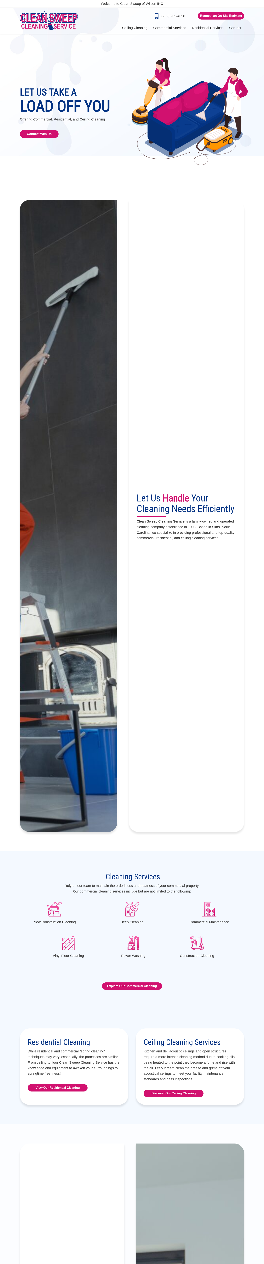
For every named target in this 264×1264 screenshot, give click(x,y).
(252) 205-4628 (173, 16)
